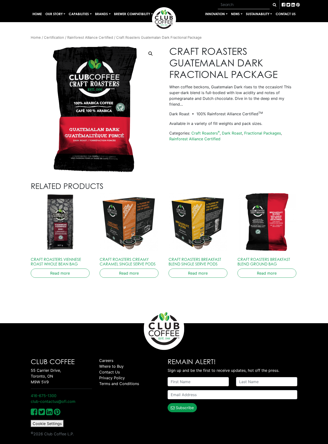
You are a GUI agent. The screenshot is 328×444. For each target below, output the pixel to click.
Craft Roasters (205, 133)
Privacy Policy (112, 377)
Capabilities (79, 14)
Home (37, 14)
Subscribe (184, 407)
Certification (54, 37)
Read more (60, 273)
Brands (101, 14)
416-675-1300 (43, 395)
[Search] (274, 4)
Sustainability (257, 14)
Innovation (215, 14)
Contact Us (286, 14)
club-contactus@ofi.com (53, 401)
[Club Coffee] (164, 19)
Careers (106, 360)
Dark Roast (232, 133)
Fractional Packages (262, 133)
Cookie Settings (47, 423)
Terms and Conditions (119, 383)
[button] (150, 53)
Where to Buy (111, 366)
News (235, 14)
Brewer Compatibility (132, 14)
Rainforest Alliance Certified (90, 37)
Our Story (54, 14)
